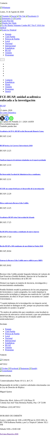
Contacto (8, 80)
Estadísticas (9, 48)
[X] (2, 118)
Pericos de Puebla (12, 39)
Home (7, 84)
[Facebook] (6, 118)
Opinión (8, 53)
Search (8, 91)
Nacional (8, 43)
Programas (9, 55)
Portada (8, 34)
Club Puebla (10, 37)
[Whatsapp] (11, 118)
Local (7, 41)
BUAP (8, 50)
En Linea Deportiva (8, 113)
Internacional (10, 46)
